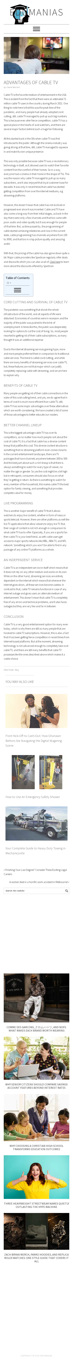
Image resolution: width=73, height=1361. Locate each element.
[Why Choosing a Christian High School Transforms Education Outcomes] (36, 1140)
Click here (55, 261)
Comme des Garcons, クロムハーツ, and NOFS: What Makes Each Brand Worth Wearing (36, 1028)
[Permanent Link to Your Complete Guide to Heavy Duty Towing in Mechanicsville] (36, 808)
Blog (17, 670)
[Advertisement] (36, 933)
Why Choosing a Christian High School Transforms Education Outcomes (36, 1147)
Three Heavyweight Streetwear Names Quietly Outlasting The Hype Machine (36, 1205)
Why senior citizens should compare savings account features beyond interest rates (36, 1086)
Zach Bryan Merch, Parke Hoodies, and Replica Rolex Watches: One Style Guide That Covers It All (36, 1258)
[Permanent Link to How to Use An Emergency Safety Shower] (36, 757)
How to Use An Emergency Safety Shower (32, 797)
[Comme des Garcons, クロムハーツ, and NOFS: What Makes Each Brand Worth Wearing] (36, 1021)
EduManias (37, 12)
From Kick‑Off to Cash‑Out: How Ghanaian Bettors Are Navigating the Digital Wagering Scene (33, 740)
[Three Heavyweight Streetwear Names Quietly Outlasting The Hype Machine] (36, 1198)
